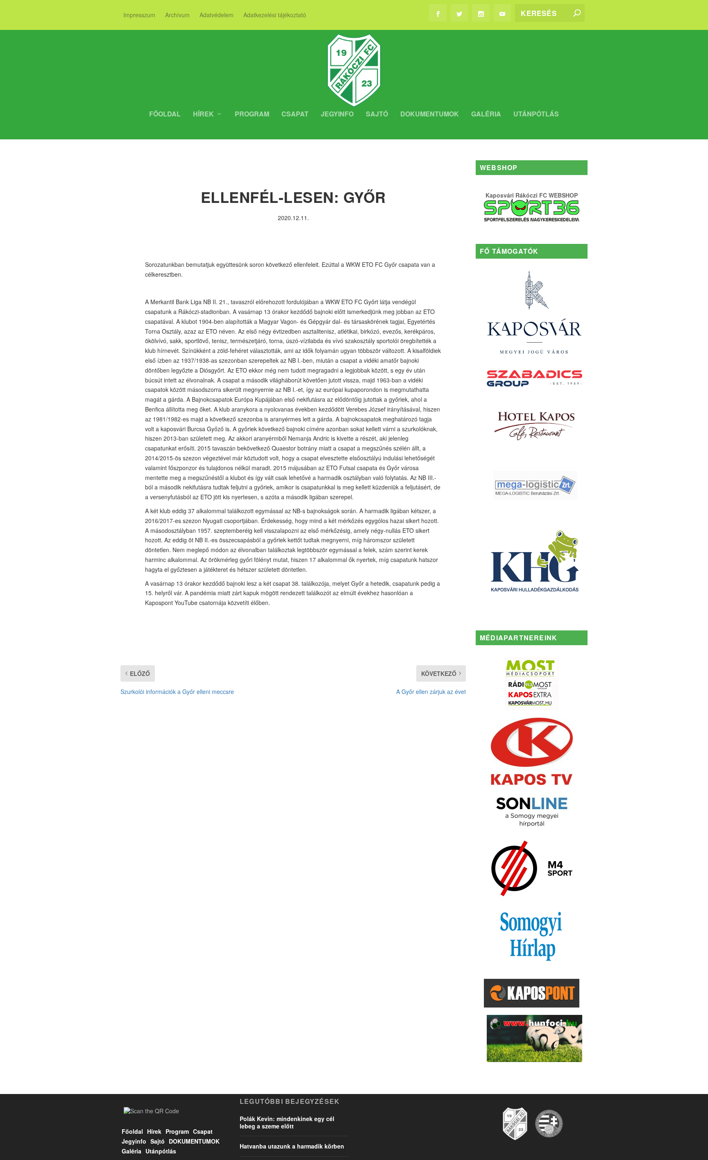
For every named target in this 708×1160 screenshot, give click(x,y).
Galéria (486, 114)
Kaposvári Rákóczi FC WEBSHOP (532, 195)
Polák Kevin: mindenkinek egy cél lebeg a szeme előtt (287, 1122)
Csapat (295, 114)
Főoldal (165, 114)
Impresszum (139, 15)
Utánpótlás (536, 114)
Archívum (177, 15)
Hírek (203, 114)
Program (252, 114)
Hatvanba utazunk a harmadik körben (292, 1146)
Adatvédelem (217, 15)
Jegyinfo (337, 114)
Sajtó (377, 114)
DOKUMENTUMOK (429, 114)
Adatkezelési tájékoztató (274, 15)
